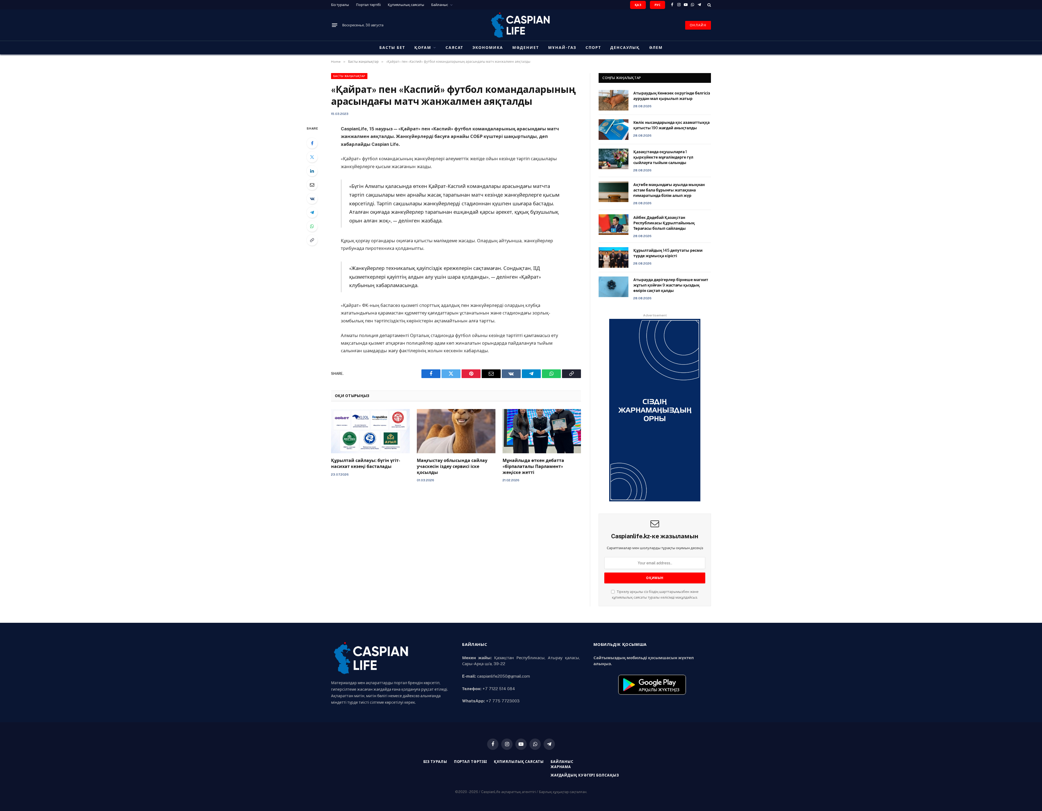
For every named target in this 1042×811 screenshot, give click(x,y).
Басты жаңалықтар (349, 76)
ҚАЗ (638, 5)
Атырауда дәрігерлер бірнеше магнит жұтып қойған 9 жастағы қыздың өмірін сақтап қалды (670, 285)
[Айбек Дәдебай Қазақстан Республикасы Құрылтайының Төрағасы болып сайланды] (613, 224)
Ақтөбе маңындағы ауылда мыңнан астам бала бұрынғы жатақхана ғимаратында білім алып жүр (669, 190)
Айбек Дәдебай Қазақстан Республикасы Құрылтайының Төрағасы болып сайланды (664, 223)
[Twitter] (312, 157)
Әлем (656, 47)
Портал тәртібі (368, 5)
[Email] (312, 184)
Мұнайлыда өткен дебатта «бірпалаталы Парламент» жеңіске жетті (533, 466)
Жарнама (561, 767)
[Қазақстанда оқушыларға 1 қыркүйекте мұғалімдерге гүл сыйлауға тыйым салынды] (613, 159)
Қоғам (422, 47)
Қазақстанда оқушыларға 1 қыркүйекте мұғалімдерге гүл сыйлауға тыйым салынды (663, 157)
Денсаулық (625, 47)
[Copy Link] (312, 240)
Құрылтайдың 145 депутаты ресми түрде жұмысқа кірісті (668, 253)
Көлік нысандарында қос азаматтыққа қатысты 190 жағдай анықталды (671, 125)
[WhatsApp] (312, 226)
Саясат (454, 47)
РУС (657, 5)
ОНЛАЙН (698, 25)
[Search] (708, 5)
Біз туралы (340, 5)
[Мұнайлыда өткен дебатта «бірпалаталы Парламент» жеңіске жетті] (542, 431)
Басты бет (392, 47)
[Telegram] (312, 212)
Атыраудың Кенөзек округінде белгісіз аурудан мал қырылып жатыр (671, 96)
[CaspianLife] (521, 25)
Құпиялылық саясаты (406, 5)
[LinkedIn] (312, 170)
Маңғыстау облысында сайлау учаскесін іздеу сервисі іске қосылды (452, 466)
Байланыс (439, 5)
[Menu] (334, 25)
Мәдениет (525, 47)
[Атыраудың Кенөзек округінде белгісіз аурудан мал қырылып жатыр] (613, 100)
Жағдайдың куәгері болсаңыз (585, 775)
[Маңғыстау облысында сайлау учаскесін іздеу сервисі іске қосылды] (456, 431)
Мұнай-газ (562, 47)
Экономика (487, 47)
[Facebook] (312, 143)
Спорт (593, 47)
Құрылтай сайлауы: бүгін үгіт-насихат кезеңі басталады (365, 463)
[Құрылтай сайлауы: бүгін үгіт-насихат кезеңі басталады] (370, 431)
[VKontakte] (312, 198)
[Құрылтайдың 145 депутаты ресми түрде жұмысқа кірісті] (613, 257)
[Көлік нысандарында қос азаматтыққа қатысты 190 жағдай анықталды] (613, 129)
